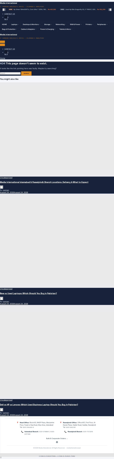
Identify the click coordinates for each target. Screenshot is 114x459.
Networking (60, 24)
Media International (8, 3)
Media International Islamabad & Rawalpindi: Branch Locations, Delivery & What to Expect (44, 182)
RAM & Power (75, 24)
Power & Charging (47, 29)
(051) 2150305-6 (28, 427)
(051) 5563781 (71, 427)
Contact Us (9, 14)
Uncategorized (6, 178)
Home (4, 24)
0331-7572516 (88, 431)
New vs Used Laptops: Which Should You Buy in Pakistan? (28, 293)
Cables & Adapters (28, 29)
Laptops (14, 24)
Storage (47, 24)
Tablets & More (65, 29)
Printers (89, 24)
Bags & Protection (8, 29)
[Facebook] (57, 442)
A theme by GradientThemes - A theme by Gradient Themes (57, 456)
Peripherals (101, 24)
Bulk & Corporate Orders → (57, 438)
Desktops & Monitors (31, 24)
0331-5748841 (44, 431)
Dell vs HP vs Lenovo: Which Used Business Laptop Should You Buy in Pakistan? (39, 404)
